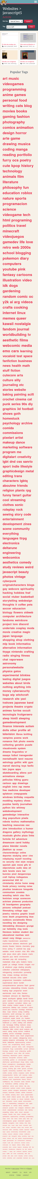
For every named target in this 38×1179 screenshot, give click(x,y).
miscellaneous (12, 1149)
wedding (5, 1033)
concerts (30, 1068)
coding (9, 149)
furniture (17, 1066)
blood (18, 1114)
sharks (5, 946)
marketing (10, 447)
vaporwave (16, 659)
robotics (15, 913)
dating (19, 1136)
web (15, 247)
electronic (24, 943)
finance (7, 726)
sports (20, 198)
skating (21, 967)
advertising (15, 1129)
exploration (26, 1129)
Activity (7, 17)
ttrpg (23, 538)
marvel (6, 765)
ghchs (17, 835)
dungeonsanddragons (28, 1138)
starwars (6, 959)
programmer (7, 980)
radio (6, 655)
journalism (26, 804)
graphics (9, 408)
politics (9, 225)
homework (9, 1053)
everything (11, 533)
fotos (29, 1123)
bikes (4, 1097)
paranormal (8, 880)
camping (13, 1094)
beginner (20, 1147)
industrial (23, 1114)
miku (19, 993)
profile (22, 730)
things (18, 938)
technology (14, 63)
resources (18, 825)
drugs (22, 1062)
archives (5, 1079)
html (6, 220)
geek (8, 1099)
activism (7, 901)
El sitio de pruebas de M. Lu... (10, 44)
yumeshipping (29, 1116)
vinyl (27, 1103)
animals (9, 176)
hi (25, 1005)
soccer (7, 608)
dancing (15, 765)
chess (27, 800)
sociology (22, 1009)
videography (25, 969)
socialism (11, 1003)
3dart (29, 1071)
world (12, 1014)
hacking (8, 592)
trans (18, 476)
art (5, 78)
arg (17, 301)
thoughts (8, 604)
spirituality (27, 589)
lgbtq (24, 480)
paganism (27, 1121)
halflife (8, 1153)
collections (15, 1134)
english (7, 786)
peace (4, 1153)
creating (10, 1068)
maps (9, 1012)
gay (5, 589)
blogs (30, 585)
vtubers (24, 961)
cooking (21, 307)
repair (29, 1136)
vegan (4, 1131)
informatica (23, 644)
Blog (25, 1172)
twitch (16, 895)
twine (16, 956)
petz (4, 1053)
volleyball (16, 907)
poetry (25, 160)
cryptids (5, 1071)
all (28, 730)
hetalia (29, 1064)
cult (15, 1140)
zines (27, 524)
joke (10, 1136)
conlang (21, 1084)
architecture (23, 616)
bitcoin (16, 1001)
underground (21, 1103)
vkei (17, 861)
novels (23, 846)
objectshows (9, 867)
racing (15, 1031)
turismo (5, 1044)
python (7, 807)
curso (15, 1053)
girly (18, 961)
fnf (13, 839)
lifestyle (26, 466)
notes (30, 1075)
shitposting (22, 1051)
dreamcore (8, 842)
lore (15, 624)
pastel (5, 964)
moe (16, 1108)
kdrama (14, 1012)
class (28, 1114)
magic (26, 632)
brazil (22, 1036)
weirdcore (21, 620)
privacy (13, 886)
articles (30, 1090)
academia (12, 1027)
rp (14, 849)
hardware (6, 995)
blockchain (29, 1092)
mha (26, 1123)
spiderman (6, 1086)
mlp (5, 644)
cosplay (21, 628)
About (8, 1172)
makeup (9, 442)
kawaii (8, 323)
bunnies (7, 873)
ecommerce (7, 943)
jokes (12, 1156)
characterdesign (11, 852)
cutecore (9, 375)
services (24, 975)
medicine (13, 790)
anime (8, 94)
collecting (8, 744)
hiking (17, 779)
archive (26, 423)
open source (15, 1168)
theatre (18, 706)
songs (16, 898)
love (29, 241)
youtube (10, 269)
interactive (23, 814)
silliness (19, 1145)
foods (5, 886)
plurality (28, 967)
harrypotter (12, 1057)
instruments (5, 1129)
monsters (24, 1007)
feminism (7, 898)
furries (17, 710)
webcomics (11, 557)
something (24, 1136)
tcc (24, 1014)
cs (11, 1105)
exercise (27, 1127)
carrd (18, 842)
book (12, 644)
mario (30, 954)
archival (25, 1156)
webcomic (11, 345)
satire (16, 1112)
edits (9, 1156)
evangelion (11, 1123)
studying (17, 855)
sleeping (24, 718)
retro (7, 247)
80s (28, 951)
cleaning (5, 1027)
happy (11, 1151)
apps (18, 769)
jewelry (6, 913)
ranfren (4, 1158)
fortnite (7, 839)
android (19, 948)
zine (5, 828)
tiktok (4, 1005)
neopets (4, 1142)
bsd (21, 1016)
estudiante (6, 1049)
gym (30, 762)
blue (31, 916)
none (5, 916)
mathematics (27, 821)
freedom (27, 1018)
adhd (33, 1108)
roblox (26, 192)
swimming (26, 1001)
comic (22, 296)
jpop (32, 946)
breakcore (17, 889)
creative (16, 632)
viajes (4, 1118)
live (12, 1081)
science (9, 209)
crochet (8, 399)
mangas (5, 1016)
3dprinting (26, 995)
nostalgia (23, 323)
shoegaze (16, 1090)
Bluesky (29, 1168)
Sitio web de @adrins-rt (27, 44)
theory (24, 1079)
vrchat (20, 1118)
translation (17, 980)
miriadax (21, 1134)
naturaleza (5, 1149)
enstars (31, 1040)
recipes (30, 861)
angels (13, 1018)
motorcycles (5, 1145)
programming (14, 89)
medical (15, 1005)
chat (5, 659)
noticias (15, 1105)
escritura (13, 1088)
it (16, 604)
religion (8, 490)
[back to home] (3, 3)
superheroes (17, 1079)
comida (8, 428)
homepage (9, 1025)
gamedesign (9, 814)
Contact (26, 1175)
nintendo (17, 651)
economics (6, 1014)
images (27, 964)
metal (30, 471)
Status (11, 1175)
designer (14, 1145)
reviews (18, 567)
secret (15, 1156)
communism (9, 892)
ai (11, 301)
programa (12, 1040)
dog (5, 818)
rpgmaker (29, 1077)
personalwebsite (13, 667)
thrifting (16, 1025)
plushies (7, 889)
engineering (12, 552)
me (19, 452)
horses (20, 964)
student (25, 931)
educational (8, 934)
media (26, 345)
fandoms (8, 620)
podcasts (12, 1016)
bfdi (17, 880)
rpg (28, 490)
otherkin (29, 1023)
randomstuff (21, 1121)
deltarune (10, 547)
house (13, 1125)
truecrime (14, 1009)
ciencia (27, 1142)
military (12, 1112)
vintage (20, 576)
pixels (25, 818)
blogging (23, 252)
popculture (14, 818)
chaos (32, 1099)
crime (8, 1118)
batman (21, 1086)
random (9, 296)
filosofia (10, 1114)
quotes (12, 1066)
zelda (17, 1125)
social (6, 596)
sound (5, 1009)
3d (19, 408)
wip (12, 695)
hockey (13, 1020)
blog (28, 105)
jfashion (7, 849)
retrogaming (7, 972)
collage (18, 910)
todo (26, 1110)
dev (31, 931)
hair (26, 1040)
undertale (9, 628)
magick (4, 1140)
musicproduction (8, 1075)
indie (15, 466)
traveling (27, 858)
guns (16, 1086)
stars (18, 870)
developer (24, 790)
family (15, 804)
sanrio (28, 461)
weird (29, 567)
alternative (9, 647)
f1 (14, 948)
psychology (11, 423)
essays (6, 755)
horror (21, 132)
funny (7, 495)
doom (16, 982)
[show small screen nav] (35, 1)
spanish (7, 864)
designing (22, 922)
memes (9, 318)
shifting (23, 1145)
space (27, 356)
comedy (25, 562)
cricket (16, 1029)
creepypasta (20, 793)
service (11, 1033)
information (24, 647)
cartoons (24, 274)
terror (30, 1038)
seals (22, 1081)
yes (30, 1003)
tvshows (8, 702)
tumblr (21, 982)
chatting (9, 1005)
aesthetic (10, 340)
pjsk (14, 864)
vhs (22, 1018)
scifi (31, 394)
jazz (11, 956)
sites (20, 1053)
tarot (20, 758)
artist (19, 437)
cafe (4, 954)
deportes (7, 855)
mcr (32, 964)
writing (9, 105)
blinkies (25, 675)
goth (17, 413)
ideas (4, 1012)
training (31, 1110)
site (17, 699)
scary (17, 1036)
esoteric (22, 1077)
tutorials (16, 1077)
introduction (15, 828)
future (15, 1118)
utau (22, 895)
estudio (28, 1081)
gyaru (25, 779)
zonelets (20, 892)
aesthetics (10, 562)
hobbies (19, 592)
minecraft (11, 231)
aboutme (9, 485)
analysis (27, 1029)
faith (30, 1147)
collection (6, 969)
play (28, 1086)
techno (5, 1003)
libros (19, 734)
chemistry (26, 946)
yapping (5, 1040)
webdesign (25, 600)
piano (6, 846)
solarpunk (5, 1108)
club (14, 1151)
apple (30, 1103)
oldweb (28, 612)
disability (5, 1123)
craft (5, 877)
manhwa (19, 934)
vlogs (32, 1081)
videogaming (23, 1038)
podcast (27, 907)
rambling (5, 1134)
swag (31, 883)
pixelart (8, 437)
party (24, 1118)
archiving (31, 1156)
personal (10, 100)
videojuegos (13, 236)
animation (25, 127)
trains (30, 961)
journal (23, 329)
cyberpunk (9, 581)
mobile (5, 1073)
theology (5, 1051)
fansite (11, 870)
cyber (25, 977)
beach (20, 1125)
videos (27, 301)
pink (21, 269)
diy (30, 404)
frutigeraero (24, 714)
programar (18, 990)
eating (10, 1031)
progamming (21, 916)
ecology (17, 975)
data (25, 867)
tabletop (13, 1007)
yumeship (27, 972)
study (7, 567)
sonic (19, 504)
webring (30, 1149)
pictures (7, 907)
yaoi (23, 699)
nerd (14, 993)
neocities (13, 1099)
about (18, 683)
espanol (32, 1129)
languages (10, 538)
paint (14, 1158)
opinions (30, 1151)
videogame (12, 214)
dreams (7, 751)
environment (24, 956)
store (14, 954)
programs (28, 1088)
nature (8, 198)
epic (32, 1001)
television (9, 734)
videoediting (15, 988)
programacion (15, 203)
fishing (24, 1020)
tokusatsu (20, 1156)
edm (17, 1016)
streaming (18, 499)
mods (31, 1062)
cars (15, 350)
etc (21, 384)
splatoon (7, 793)
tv (29, 334)
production (27, 901)
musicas (24, 1075)
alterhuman (6, 1062)
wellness (31, 1049)
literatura (7, 931)
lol (21, 880)
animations (9, 776)
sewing (8, 514)
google (15, 1121)
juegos (26, 679)
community (21, 528)
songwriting (6, 1112)
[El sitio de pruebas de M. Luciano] (10, 38)
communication (27, 1101)
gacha (20, 1055)
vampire (5, 1090)
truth (10, 1079)
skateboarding (11, 772)
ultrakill (8, 1097)
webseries (11, 1042)
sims (15, 1114)
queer (21, 318)
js (10, 1023)
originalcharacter (11, 1110)
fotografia (28, 889)
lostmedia (27, 1099)
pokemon (11, 258)
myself (18, 858)
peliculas (8, 779)
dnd (12, 461)
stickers (16, 943)
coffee (22, 604)
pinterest (16, 901)
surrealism (18, 1003)
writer (19, 1068)
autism (29, 726)
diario (10, 1147)
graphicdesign (13, 471)
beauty (24, 571)
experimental (11, 675)
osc (28, 825)
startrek (23, 1092)
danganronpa (24, 873)
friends (22, 485)
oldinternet (27, 1108)
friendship (6, 1036)
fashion (23, 116)
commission (21, 1110)
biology (7, 612)
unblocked (15, 969)
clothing (29, 640)
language (17, 636)
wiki (25, 762)
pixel (14, 873)
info (28, 687)
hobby (26, 842)
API (30, 1172)
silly (17, 380)
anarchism (24, 941)
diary (24, 258)
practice (10, 1090)
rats (9, 1044)
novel (12, 951)
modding (8, 800)
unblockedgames (7, 1121)
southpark (12, 998)
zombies (14, 1147)
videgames (18, 1149)
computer (9, 616)
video (27, 280)
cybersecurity (21, 691)
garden (12, 1060)
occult (26, 710)
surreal (26, 1049)
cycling (5, 1068)
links (31, 835)
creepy (9, 975)
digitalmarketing (20, 1042)
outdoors (7, 919)
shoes (29, 1025)
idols (28, 1118)
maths (5, 941)
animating (22, 1116)
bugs (6, 695)
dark (5, 870)
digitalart (9, 456)
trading (5, 990)
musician (5, 1151)
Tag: (4, 26)
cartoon (7, 783)
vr (26, 751)
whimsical (5, 1125)
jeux (33, 1136)
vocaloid (9, 356)
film (20, 176)
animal (4, 1099)
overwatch (25, 1125)
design (8, 132)
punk (6, 404)
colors (15, 1023)
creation (15, 1038)
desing (18, 1127)
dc (20, 995)
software (25, 447)
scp (31, 1118)
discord (24, 624)
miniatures (19, 1151)
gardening (11, 290)
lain (5, 769)
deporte (6, 956)
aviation (11, 1051)
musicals (8, 835)
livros (5, 948)
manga (22, 149)
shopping (9, 640)
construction (18, 972)
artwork (25, 1016)
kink (16, 1138)
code (27, 514)
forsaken (18, 1092)
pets (29, 604)
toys (23, 765)
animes (7, 710)
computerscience (9, 985)
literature (10, 181)
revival (21, 1112)
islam (31, 1127)
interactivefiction (22, 1131)
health (16, 365)
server (12, 1086)
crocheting (6, 1060)
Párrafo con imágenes (9, 61)
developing (25, 1147)
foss (25, 1071)
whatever (8, 967)
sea (30, 1158)
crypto (28, 706)
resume (29, 758)
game (15, 138)
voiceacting (12, 1071)
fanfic (30, 765)
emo (6, 350)
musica (24, 143)
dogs (13, 285)
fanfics (16, 1075)
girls (19, 954)
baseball (6, 977)
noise (29, 886)
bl (30, 864)
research (8, 699)
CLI (21, 1172)
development (12, 524)
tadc (12, 1142)
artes (20, 977)
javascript (10, 571)
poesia (28, 1053)
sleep (6, 718)
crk (33, 1090)
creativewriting (12, 1103)
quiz (4, 1101)
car (4, 928)
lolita (32, 951)
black (30, 1125)
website (20, 389)
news (7, 365)
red (10, 1145)
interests (18, 726)
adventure (21, 839)
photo (22, 741)
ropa (18, 1007)
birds (26, 683)
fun (26, 187)
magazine (26, 1055)
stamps (20, 776)
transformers (13, 941)
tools (25, 928)
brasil (31, 913)
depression (14, 1055)
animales (6, 988)
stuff (6, 370)
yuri (30, 772)
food (23, 100)
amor (24, 855)
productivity (5, 1147)
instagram (21, 1108)
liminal (4, 1064)
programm (5, 1136)
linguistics (18, 751)
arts (20, 375)
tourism (20, 1031)
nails (24, 1047)
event (25, 990)
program (9, 452)
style (23, 861)
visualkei (21, 1129)
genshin (19, 744)
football (27, 408)
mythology (28, 832)
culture (8, 380)
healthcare (6, 1023)
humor (29, 828)
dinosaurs (20, 925)
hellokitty (11, 928)
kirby (22, 1027)
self (11, 1153)
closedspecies (21, 1064)
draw (13, 961)
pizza (25, 835)
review (23, 1088)
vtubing (21, 1123)
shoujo (21, 1099)
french (29, 1079)
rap (20, 786)
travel (21, 225)
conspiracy (26, 1033)
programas (6, 1020)
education (11, 192)
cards (27, 1073)
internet (9, 312)
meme (26, 786)
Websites (10, 9)
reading (9, 154)
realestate (6, 961)
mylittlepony (6, 1081)
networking (6, 1055)
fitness (25, 655)
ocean (19, 849)
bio (13, 807)
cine (31, 855)
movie (6, 632)
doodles (7, 1094)
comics (9, 127)
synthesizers (6, 1116)
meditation (26, 1105)
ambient (28, 1042)
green (4, 1001)
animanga (18, 1014)
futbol (14, 755)
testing (7, 679)
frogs (11, 1049)
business (25, 360)
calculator (26, 1112)
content (18, 1088)
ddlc (29, 1153)
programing (21, 220)
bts (14, 922)
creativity (24, 456)
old (16, 959)
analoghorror (12, 1064)
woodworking (20, 1153)
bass (23, 1127)
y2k (6, 301)
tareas (33, 1158)
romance (7, 741)
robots (6, 821)
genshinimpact (15, 1062)
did (23, 1053)
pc (9, 964)
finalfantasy (28, 1140)
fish (15, 741)
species (19, 1097)
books (21, 111)
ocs (15, 160)
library (23, 1044)
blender (14, 846)
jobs (26, 1149)
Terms (18, 1175)
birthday (18, 797)
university (5, 1066)
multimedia (27, 980)
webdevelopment (12, 811)
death (11, 916)
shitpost (14, 1097)
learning (26, 351)
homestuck (11, 418)
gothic (17, 762)
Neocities (7, 1168)
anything (19, 687)
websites (8, 683)
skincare (14, 995)
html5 (15, 46)
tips (33, 1147)
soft (20, 1075)
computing (22, 959)
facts (4, 1127)
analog (20, 1012)
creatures (10, 1134)
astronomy (9, 663)
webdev (6, 951)
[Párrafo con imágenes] (10, 55)
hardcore (23, 1025)
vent (27, 934)
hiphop (11, 877)
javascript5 (10, 46)
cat (29, 399)
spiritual (20, 1138)
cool (6, 499)
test (19, 356)
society (10, 1073)
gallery (17, 832)
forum (31, 998)
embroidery (13, 1127)
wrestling (7, 895)
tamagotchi (14, 1136)
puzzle (28, 744)
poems (17, 737)
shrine (18, 883)
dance (20, 442)
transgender (26, 755)
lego (10, 990)
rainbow (9, 1138)
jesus (9, 954)
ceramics (20, 1057)
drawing (10, 143)
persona (20, 985)
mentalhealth (10, 758)
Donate (15, 1172)
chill (24, 1023)
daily (23, 1097)
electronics (11, 543)
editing (8, 476)
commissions (13, 432)
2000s (25, 247)
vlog (19, 928)
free (5, 790)
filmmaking (8, 910)
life (22, 241)
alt (30, 867)
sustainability (18, 1049)
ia (7, 1103)
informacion (9, 1101)
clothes (8, 504)
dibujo (31, 1097)
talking (28, 1066)
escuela (13, 977)
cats (19, 105)
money (7, 691)
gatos (17, 671)
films (24, 340)
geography (25, 904)
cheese (4, 1138)
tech (26, 214)
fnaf (27, 592)
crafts (8, 307)
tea (24, 948)
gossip (28, 1131)
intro (14, 786)
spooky (8, 1131)
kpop (15, 165)
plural (21, 1029)
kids (26, 1084)
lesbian (16, 931)
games (20, 94)
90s (24, 404)
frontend (23, 1142)
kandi (25, 998)
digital (17, 679)
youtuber (11, 1108)
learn (18, 1027)
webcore (13, 589)
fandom (9, 329)
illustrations (8, 1084)
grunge (30, 925)
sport (7, 466)
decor (18, 1094)
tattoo (27, 1062)
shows (8, 413)
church (4, 1110)
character (17, 1081)
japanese (20, 702)
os (17, 1099)
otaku (19, 1047)
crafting (29, 651)
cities (26, 1153)
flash (26, 985)
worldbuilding (15, 334)
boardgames (12, 904)
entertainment (13, 519)
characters (11, 480)
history (27, 165)
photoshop (9, 1158)
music (14, 78)
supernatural (7, 982)
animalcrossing (14, 1131)
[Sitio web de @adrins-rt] (28, 38)
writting (20, 1023)
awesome (26, 938)
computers (12, 263)
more (17, 1123)
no (4, 861)
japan (6, 636)
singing (15, 655)
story (19, 514)
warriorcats (7, 993)
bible (11, 1029)
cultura (31, 1007)
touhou (15, 821)
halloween (6, 1029)
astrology (8, 762)
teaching (7, 825)
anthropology (20, 1040)
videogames (13, 83)
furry (7, 160)
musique (5, 1114)
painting (20, 394)
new (12, 1118)
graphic (24, 913)
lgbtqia (19, 998)
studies (27, 1145)
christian (5, 1038)
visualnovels (10, 748)
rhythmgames (6, 1105)
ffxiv (28, 895)
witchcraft (22, 695)
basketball (27, 596)
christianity (8, 883)
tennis (4, 1042)
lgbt (5, 461)
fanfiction (10, 360)
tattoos (25, 1003)
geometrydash (10, 1140)
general (14, 1047)
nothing (8, 687)
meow (20, 864)
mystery (18, 800)
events (30, 741)
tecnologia (9, 714)
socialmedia (19, 919)
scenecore (25, 898)
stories (8, 389)
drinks (14, 1153)
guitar (27, 495)
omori (5, 938)
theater (11, 946)
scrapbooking (16, 1044)
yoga (15, 967)
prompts (4, 1156)
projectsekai (19, 1158)
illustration (12, 280)
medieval (27, 1031)
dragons (7, 832)
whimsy (20, 807)
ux (3, 1084)
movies (9, 111)
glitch (23, 1066)
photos (8, 576)
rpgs (25, 910)
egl (32, 1029)
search (5, 1031)
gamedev (10, 241)
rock (19, 509)
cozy (12, 938)
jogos (11, 769)
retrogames (30, 1047)
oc (31, 296)
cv (16, 1060)
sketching (29, 1009)
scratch (18, 951)
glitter (27, 1097)
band (30, 702)
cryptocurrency (14, 1116)
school (8, 252)
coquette (29, 797)
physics (7, 671)
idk (5, 285)
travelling (7, 922)
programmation (29, 1094)
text (10, 1038)
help (4, 975)
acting (10, 948)
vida (4, 1025)
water (25, 1057)
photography (14, 122)
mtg (25, 1086)
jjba (15, 1068)
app (14, 783)
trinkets (24, 988)
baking (8, 394)
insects (31, 988)
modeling (26, 1012)
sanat (22, 1094)
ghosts (24, 1068)
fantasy (9, 274)
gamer (31, 985)
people (21, 1005)
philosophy (12, 187)
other (13, 730)
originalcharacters (14, 585)
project (7, 624)
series (16, 404)
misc (24, 951)
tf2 (4, 904)
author (28, 1014)
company (5, 1092)
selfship (15, 1084)
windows (8, 797)
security (10, 861)
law (24, 870)
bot (3, 1094)
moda (30, 628)
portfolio (24, 154)
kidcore (12, 1036)
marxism (8, 1127)
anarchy (10, 1077)
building (30, 1060)
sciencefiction (7, 1047)
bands (18, 1018)
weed (5, 998)
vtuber (15, 596)
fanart (16, 495)
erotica (15, 1073)
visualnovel (6, 1018)
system (22, 748)
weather (9, 1001)
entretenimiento (21, 1140)
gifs (26, 864)
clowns (24, 954)
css (19, 461)
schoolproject (22, 1060)
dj (3, 967)
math (26, 365)
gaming (9, 116)
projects (8, 706)
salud (20, 1001)
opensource (6, 1007)
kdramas (5, 1057)
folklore (5, 1077)
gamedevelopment (14, 722)
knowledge (18, 1033)
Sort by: (5, 21)
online (23, 852)
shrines (32, 1073)
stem (9, 1125)
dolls (6, 730)
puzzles (7, 804)
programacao (29, 1036)
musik (9, 1142)
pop (12, 959)
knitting (28, 734)
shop (19, 640)
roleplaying (8, 858)
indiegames (22, 877)
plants (20, 490)
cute (6, 165)
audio (19, 867)
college (14, 964)
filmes (29, 919)
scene (7, 528)
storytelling (10, 600)
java (9, 1009)
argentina (25, 1151)
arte (6, 138)
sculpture (28, 1027)
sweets (20, 1101)
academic (20, 1071)
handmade (11, 1092)
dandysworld (23, 1090)
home (25, 883)
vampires (8, 737)
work (25, 737)
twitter (10, 1129)
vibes (4, 1103)
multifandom (27, 1134)
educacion (19, 608)
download (25, 1158)
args (28, 948)
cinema (20, 399)
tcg (23, 1149)
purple (18, 1020)
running (22, 886)
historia (18, 946)
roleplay (9, 509)
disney (20, 1105)
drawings (23, 783)
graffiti (29, 1051)
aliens (23, 772)
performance (6, 1088)
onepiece (21, 1073)
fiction (15, 370)
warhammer (17, 1142)
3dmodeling (8, 925)
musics (15, 1101)
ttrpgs (6, 651)
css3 (5, 46)
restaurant (30, 1020)
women (28, 1044)
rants (16, 1051)
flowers (18, 612)
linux (21, 312)
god (30, 943)
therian (24, 993)
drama (29, 1005)
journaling (10, 384)
